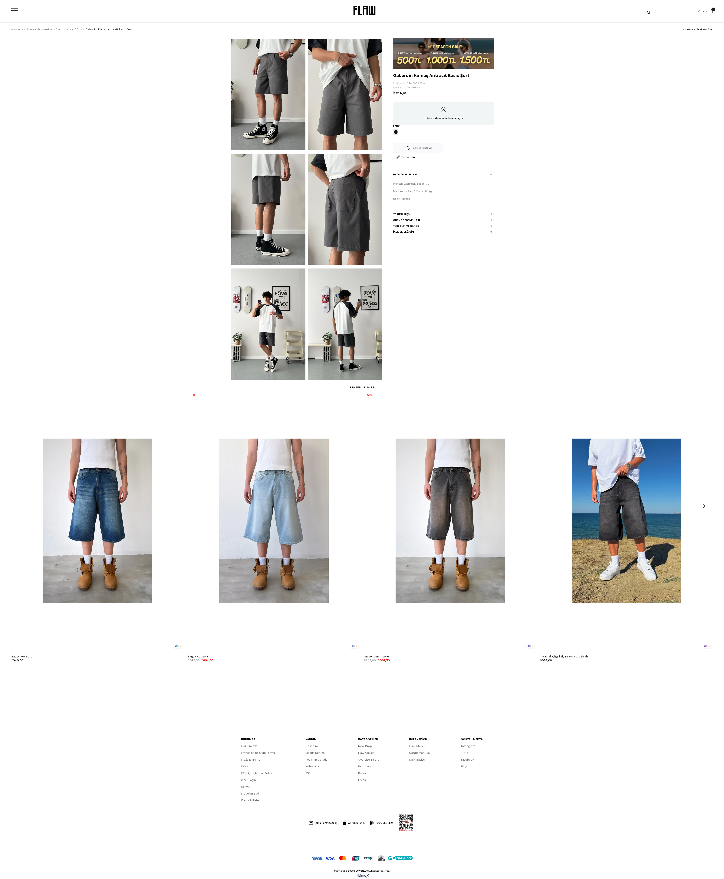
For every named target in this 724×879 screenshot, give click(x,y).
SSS (308, 773)
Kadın (362, 773)
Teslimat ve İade (316, 760)
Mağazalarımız (251, 760)
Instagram (468, 746)
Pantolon (364, 766)
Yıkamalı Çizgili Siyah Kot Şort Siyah (564, 656)
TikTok (465, 753)
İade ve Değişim (403, 231)
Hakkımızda (249, 746)
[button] (93, 647)
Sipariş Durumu (315, 753)
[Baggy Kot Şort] (97, 520)
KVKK (244, 766)
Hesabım (311, 746)
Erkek (362, 780)
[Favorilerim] (705, 12)
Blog (464, 766)
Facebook (467, 760)
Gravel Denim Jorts (377, 656)
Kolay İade (312, 766)
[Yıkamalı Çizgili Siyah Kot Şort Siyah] (626, 520)
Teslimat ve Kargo (406, 226)
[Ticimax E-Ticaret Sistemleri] (362, 876)
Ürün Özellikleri (405, 174)
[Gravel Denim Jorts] (450, 520)
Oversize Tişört (368, 760)
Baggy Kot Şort (21, 656)
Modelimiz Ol (250, 793)
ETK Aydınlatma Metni (256, 773)
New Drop (365, 746)
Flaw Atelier (366, 753)
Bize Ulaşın (248, 780)
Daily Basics (417, 760)
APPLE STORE (356, 823)
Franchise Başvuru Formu (258, 753)
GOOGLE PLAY (384, 823)
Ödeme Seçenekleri (406, 220)
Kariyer (246, 787)
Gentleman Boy (419, 753)
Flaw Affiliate (250, 800)
